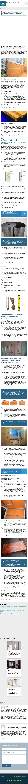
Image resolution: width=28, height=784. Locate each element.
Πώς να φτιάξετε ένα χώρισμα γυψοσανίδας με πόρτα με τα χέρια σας (14, 653)
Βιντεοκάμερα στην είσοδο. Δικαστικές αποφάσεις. (11, 614)
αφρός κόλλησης (10, 414)
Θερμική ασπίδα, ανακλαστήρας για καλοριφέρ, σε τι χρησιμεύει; (12, 611)
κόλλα (6, 454)
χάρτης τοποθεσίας (17, 780)
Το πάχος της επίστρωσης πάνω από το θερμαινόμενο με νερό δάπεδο (13, 607)
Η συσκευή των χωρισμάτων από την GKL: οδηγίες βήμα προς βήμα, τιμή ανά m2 (13, 692)
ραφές (10, 582)
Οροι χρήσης (9, 780)
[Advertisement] (14, 31)
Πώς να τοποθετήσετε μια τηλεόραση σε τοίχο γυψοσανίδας (13, 672)
